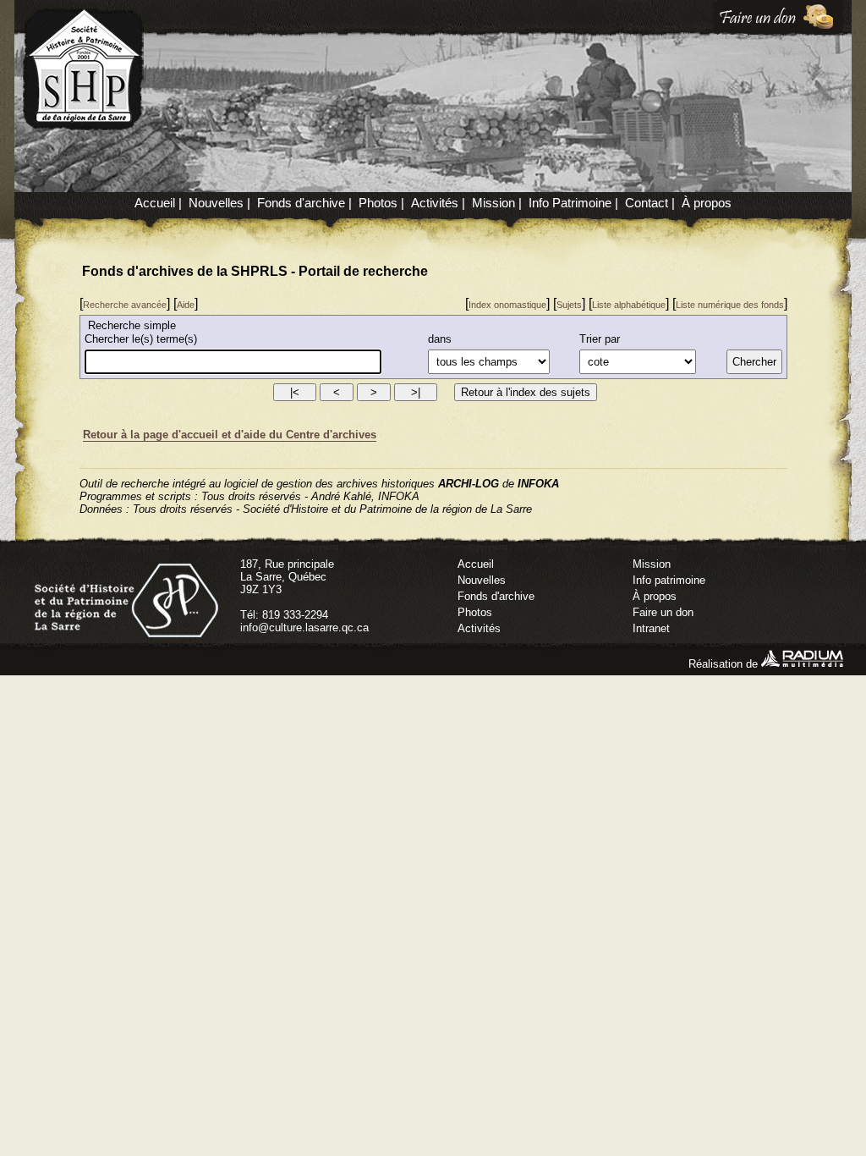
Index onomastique (507, 305)
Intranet (651, 628)
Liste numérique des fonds (730, 305)
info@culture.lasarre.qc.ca (304, 627)
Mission (493, 203)
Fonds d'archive (301, 203)
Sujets (569, 305)
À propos (707, 203)
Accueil (154, 203)
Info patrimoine (669, 580)
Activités (434, 203)
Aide (186, 305)
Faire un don (663, 612)
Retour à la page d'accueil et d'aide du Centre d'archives (229, 434)
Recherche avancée (125, 305)
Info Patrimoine (570, 203)
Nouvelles (216, 203)
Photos (378, 203)
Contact (646, 203)
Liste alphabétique (629, 305)
